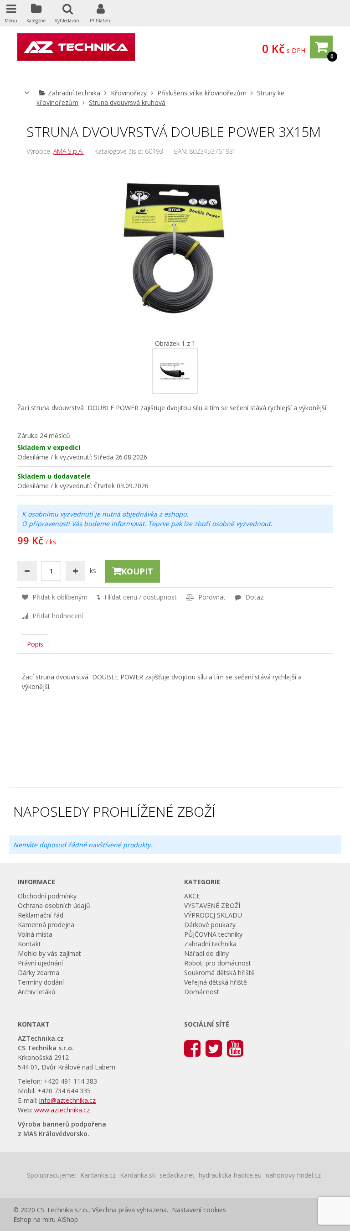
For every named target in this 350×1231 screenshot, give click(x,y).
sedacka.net (177, 1175)
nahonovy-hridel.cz (293, 1175)
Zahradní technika (74, 93)
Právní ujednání (40, 963)
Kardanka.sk (137, 1175)
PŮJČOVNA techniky (213, 934)
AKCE (192, 896)
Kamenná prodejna (46, 924)
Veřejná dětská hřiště (215, 982)
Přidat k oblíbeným (59, 597)
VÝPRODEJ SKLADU (213, 915)
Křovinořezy (129, 93)
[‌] (192, 1048)
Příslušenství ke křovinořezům (202, 93)
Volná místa (35, 934)
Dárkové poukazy (210, 924)
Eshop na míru (34, 1219)
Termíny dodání (41, 982)
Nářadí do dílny (206, 953)
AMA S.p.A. (68, 151)
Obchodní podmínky (47, 896)
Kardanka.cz (98, 1175)
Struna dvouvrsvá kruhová (127, 102)
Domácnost (201, 991)
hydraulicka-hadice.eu (230, 1175)
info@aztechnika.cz (67, 1100)
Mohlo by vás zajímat (49, 953)
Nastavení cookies (199, 1209)
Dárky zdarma (38, 972)
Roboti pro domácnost (217, 963)
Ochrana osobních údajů (54, 905)
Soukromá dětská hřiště (219, 972)
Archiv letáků (37, 991)
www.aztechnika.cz (62, 1110)
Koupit (137, 571)
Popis (35, 644)
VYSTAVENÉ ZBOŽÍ (212, 905)
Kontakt (29, 943)
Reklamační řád (40, 915)
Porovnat (211, 597)
